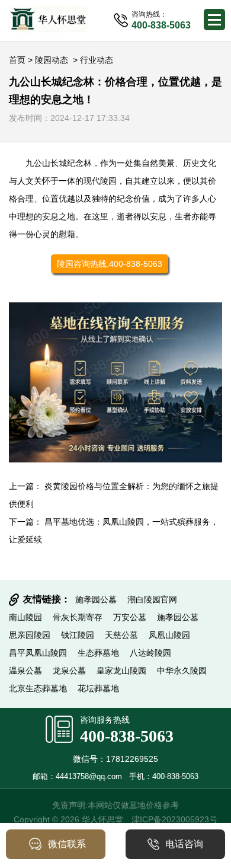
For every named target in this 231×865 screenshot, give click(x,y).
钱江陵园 (77, 635)
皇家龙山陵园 (121, 670)
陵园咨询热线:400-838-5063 (109, 264)
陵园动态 (51, 60)
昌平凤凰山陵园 (38, 652)
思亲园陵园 (29, 635)
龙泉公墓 (69, 670)
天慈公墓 (121, 635)
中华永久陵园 (182, 670)
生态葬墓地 (98, 652)
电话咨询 (184, 844)
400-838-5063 (127, 736)
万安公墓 (129, 617)
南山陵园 (25, 617)
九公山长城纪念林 (58, 163)
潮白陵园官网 (152, 599)
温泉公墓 (25, 670)
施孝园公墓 (96, 599)
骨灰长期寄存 (77, 617)
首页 (17, 60)
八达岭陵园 (150, 652)
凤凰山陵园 (169, 635)
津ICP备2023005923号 (174, 819)
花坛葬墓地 (98, 688)
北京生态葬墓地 (38, 688)
